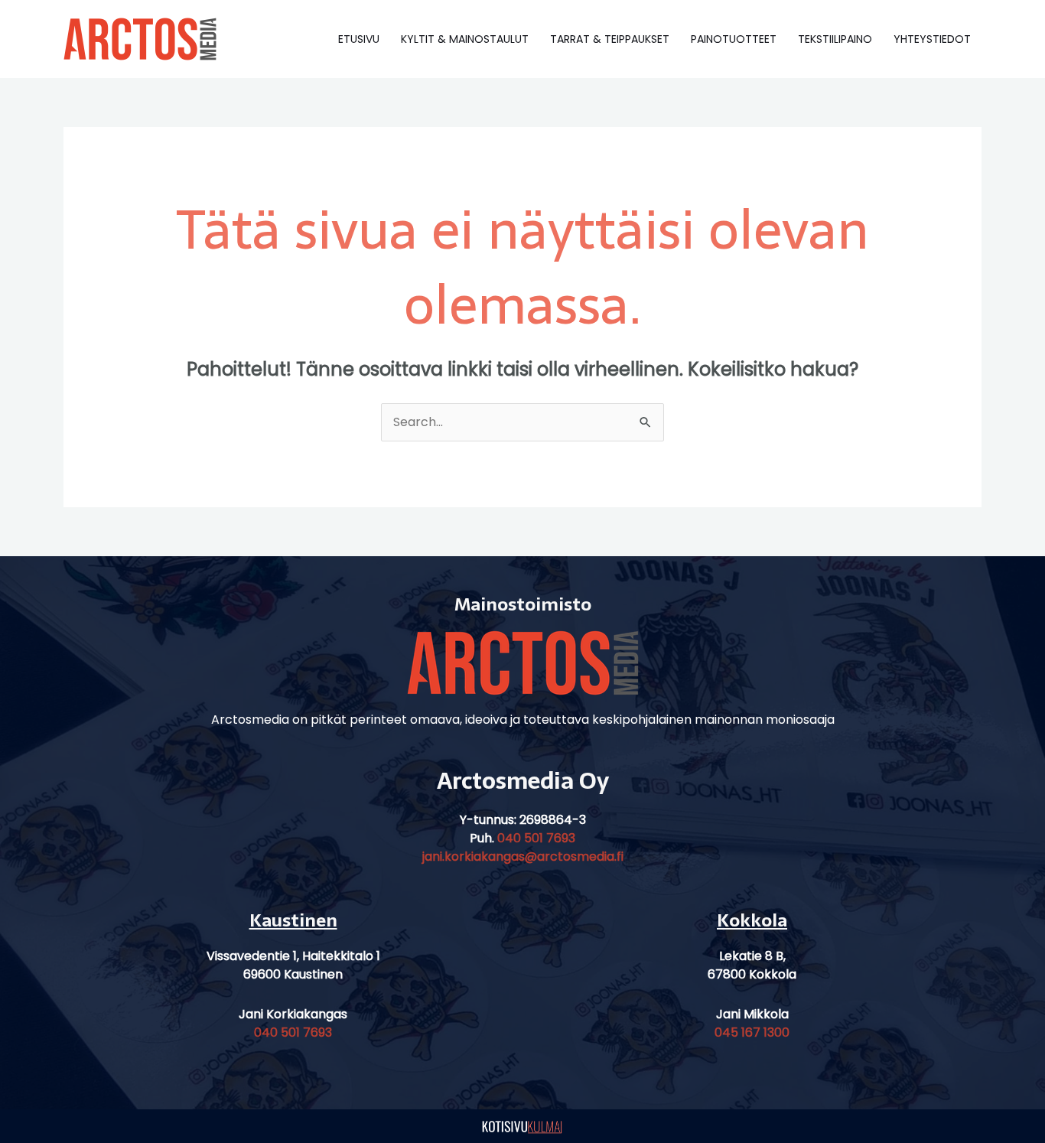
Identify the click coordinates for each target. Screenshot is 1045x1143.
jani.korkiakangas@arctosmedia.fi (522, 856)
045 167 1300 (752, 1032)
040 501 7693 (536, 838)
